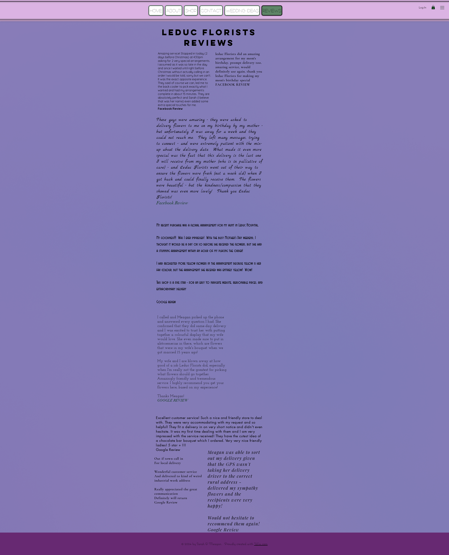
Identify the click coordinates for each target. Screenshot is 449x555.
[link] (433, 7)
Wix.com (261, 544)
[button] (442, 7)
